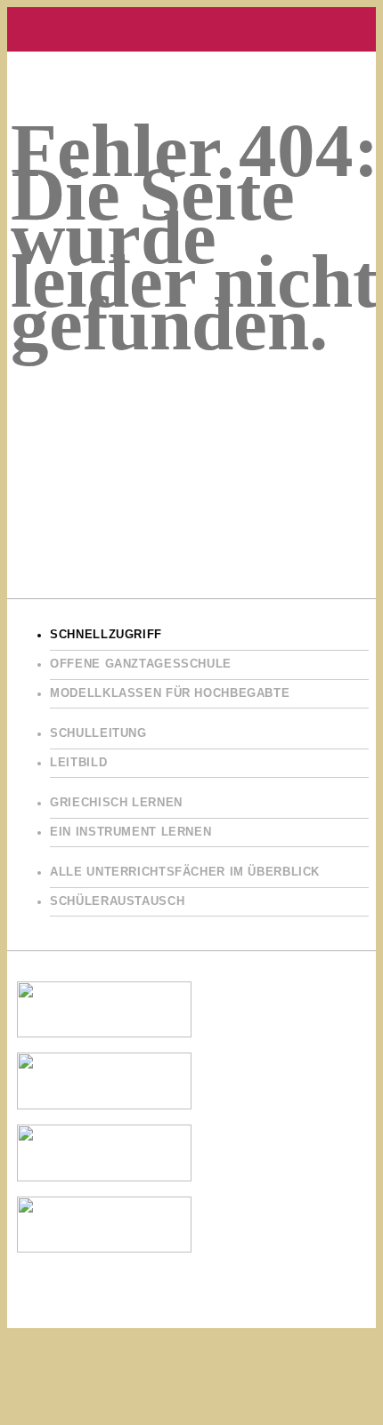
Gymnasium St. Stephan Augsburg (191, 29)
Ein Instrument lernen (130, 832)
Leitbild (78, 763)
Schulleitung (98, 733)
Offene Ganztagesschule (141, 664)
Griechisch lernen (116, 803)
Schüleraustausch (117, 901)
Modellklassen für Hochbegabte (169, 693)
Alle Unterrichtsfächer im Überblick (185, 872)
